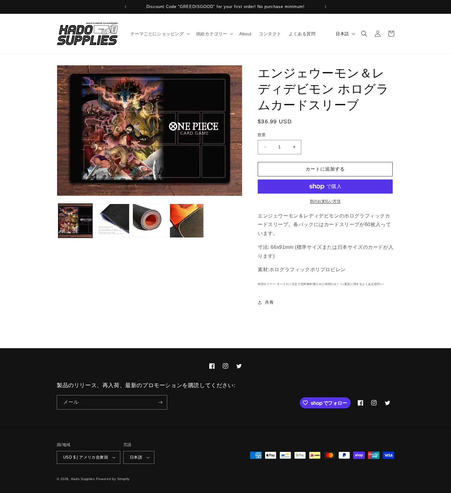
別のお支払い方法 (325, 201)
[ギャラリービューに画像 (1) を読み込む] (75, 221)
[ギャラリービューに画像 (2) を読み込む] (112, 221)
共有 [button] (269, 302)
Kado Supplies (83, 479)
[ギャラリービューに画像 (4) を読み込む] (187, 221)
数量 (262, 135)
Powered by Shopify (113, 479)
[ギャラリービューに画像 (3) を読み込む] (150, 221)
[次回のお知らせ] (325, 6)
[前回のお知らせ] (125, 6)
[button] (159, 33)
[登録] (160, 402)
